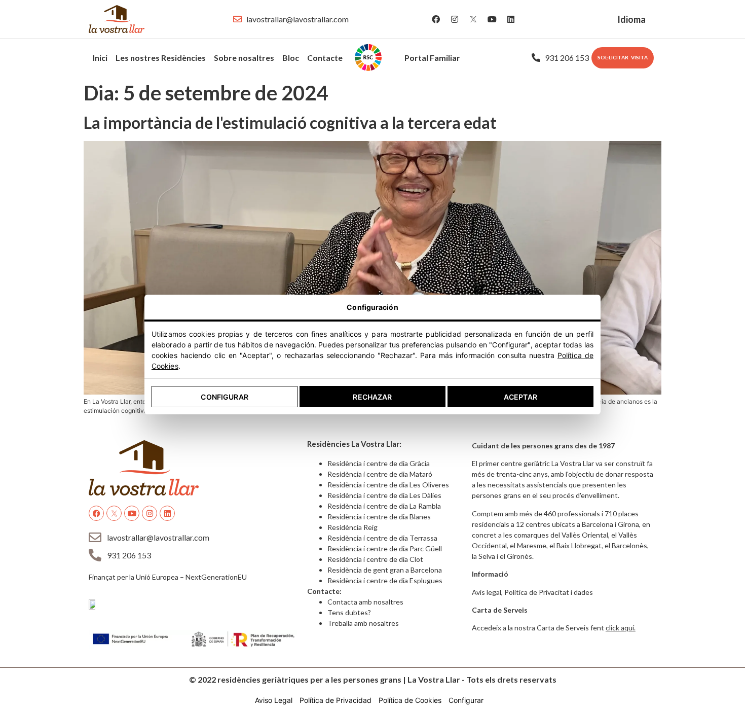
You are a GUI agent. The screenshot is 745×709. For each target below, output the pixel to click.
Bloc (290, 57)
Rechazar (372, 397)
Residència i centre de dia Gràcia (378, 463)
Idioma (631, 19)
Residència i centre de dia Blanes (379, 516)
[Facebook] (436, 19)
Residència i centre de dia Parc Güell (384, 548)
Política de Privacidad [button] (335, 700)
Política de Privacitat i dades (548, 592)
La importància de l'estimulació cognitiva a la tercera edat (290, 122)
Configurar (224, 397)
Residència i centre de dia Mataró (379, 474)
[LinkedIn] (511, 19)
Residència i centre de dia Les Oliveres (388, 484)
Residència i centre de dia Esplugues (384, 580)
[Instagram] (454, 19)
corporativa (373, 57)
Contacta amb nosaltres (365, 601)
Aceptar (520, 397)
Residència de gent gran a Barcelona (384, 569)
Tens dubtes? (349, 612)
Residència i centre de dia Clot (375, 559)
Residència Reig (352, 527)
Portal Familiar (432, 57)
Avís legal (486, 592)
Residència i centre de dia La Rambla (384, 506)
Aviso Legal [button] (273, 700)
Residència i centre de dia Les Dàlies (384, 495)
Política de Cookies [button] (410, 700)
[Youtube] (492, 19)
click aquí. (621, 627)
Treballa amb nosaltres (363, 623)
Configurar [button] (466, 700)
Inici (100, 57)
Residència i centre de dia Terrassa (382, 538)
